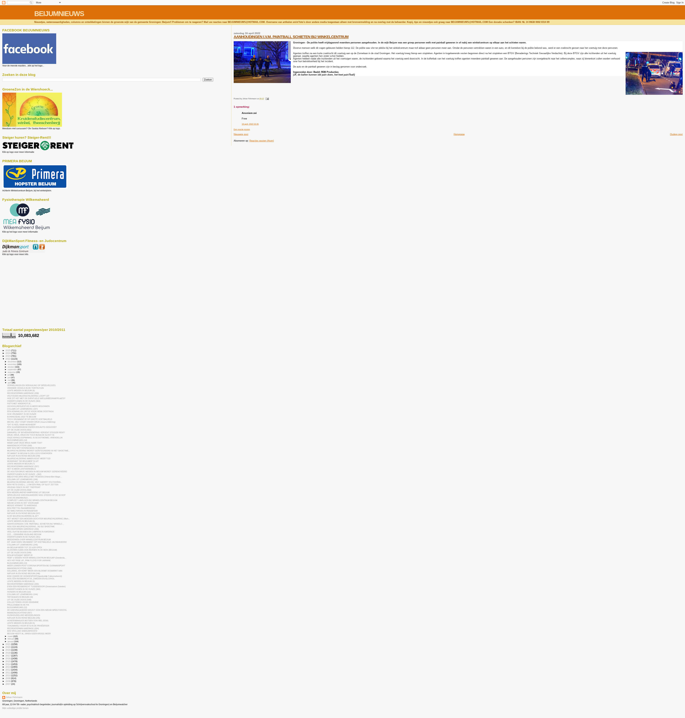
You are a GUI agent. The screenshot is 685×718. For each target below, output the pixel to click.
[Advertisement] (18, 274)
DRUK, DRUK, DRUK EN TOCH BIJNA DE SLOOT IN (30, 435)
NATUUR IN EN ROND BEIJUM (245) (23, 618)
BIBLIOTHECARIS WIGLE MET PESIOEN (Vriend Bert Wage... (34, 477)
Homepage (459, 134)
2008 (8, 681)
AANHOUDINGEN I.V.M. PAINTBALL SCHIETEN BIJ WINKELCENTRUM (291, 37)
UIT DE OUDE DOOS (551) (19, 430)
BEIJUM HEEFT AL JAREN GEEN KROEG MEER (29, 634)
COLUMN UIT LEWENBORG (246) (22, 479)
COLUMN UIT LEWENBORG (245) (22, 545)
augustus (12, 372)
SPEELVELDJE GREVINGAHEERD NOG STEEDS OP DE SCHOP (36, 495)
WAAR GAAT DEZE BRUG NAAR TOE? (24, 443)
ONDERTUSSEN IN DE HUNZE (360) (23, 589)
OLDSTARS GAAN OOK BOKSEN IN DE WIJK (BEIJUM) (32, 550)
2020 (8, 647)
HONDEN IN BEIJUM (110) (19, 592)
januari (11, 641)
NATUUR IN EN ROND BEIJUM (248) (23, 456)
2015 (8, 661)
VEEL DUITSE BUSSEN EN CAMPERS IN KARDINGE (30, 532)
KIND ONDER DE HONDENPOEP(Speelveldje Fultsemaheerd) (34, 576)
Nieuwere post (241, 134)
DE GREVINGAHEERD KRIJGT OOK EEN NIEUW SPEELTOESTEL (37, 610)
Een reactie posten (242, 129)
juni (9, 377)
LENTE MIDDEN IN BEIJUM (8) (21, 390)
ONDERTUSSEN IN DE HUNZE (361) (23, 537)
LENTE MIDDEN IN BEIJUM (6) (21, 521)
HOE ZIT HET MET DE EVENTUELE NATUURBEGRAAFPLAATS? (36, 398)
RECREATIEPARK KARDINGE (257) (23, 466)
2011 (8, 672)
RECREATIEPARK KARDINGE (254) (23, 628)
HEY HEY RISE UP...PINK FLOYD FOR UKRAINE (29, 560)
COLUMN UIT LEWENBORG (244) (22, 594)
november (12, 364)
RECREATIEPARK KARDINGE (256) (23, 529)
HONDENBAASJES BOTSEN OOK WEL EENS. (28, 620)
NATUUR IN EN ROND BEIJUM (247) (23, 513)
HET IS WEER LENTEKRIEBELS (21, 469)
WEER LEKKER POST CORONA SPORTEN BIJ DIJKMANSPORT (36, 566)
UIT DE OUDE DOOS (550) (19, 490)
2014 (8, 664)
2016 (8, 658)
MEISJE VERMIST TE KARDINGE (22, 505)
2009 (8, 678)
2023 (8, 356)
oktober (11, 367)
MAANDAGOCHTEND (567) (19, 613)
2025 (8, 350)
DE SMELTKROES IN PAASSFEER (22, 511)
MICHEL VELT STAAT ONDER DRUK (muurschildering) (31, 422)
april (10, 383)
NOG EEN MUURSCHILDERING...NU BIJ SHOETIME (31, 526)
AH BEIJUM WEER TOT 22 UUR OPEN (24, 547)
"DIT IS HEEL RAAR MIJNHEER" (21, 425)
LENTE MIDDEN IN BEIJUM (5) (21, 581)
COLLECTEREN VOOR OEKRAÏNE (23, 602)
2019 (8, 650)
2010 (8, 675)
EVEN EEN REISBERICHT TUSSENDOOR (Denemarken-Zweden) (36, 586)
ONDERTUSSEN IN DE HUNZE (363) (23, 401)
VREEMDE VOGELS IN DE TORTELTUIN (25, 388)
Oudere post (676, 134)
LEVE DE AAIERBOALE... (18, 498)
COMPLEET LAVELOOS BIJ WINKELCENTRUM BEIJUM (32, 500)
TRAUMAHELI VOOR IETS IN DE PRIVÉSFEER (28, 626)
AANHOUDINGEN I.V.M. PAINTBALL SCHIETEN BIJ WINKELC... (35, 524)
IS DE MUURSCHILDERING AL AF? (23, 516)
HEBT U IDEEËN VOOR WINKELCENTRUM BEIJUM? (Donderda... (36, 558)
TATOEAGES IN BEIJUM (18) (20, 597)
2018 (8, 653)
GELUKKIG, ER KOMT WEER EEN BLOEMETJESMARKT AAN (34, 571)
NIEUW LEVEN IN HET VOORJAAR (23, 503)
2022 (8, 359)
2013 (8, 667)
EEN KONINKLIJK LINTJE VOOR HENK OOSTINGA (30, 411)
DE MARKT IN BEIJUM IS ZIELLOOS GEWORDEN (29, 453)
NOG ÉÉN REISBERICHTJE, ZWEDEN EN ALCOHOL (31, 579)
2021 (8, 644)
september (12, 369)
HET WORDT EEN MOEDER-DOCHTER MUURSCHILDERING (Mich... (38, 519)
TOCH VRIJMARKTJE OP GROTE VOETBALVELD (29, 419)
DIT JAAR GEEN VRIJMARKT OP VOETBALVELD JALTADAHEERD (37, 542)
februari (11, 639)
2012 (8, 670)
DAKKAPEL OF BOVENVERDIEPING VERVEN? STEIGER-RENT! (36, 432)
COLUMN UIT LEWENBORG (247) (22, 409)
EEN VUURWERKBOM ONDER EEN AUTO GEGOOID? (32, 427)
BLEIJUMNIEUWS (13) (17, 563)
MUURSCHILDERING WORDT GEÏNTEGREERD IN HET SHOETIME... (38, 451)
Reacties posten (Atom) (261, 140)
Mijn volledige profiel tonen (15, 708)
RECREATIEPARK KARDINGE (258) (23, 393)
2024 (8, 353)
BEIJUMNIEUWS (59, 13)
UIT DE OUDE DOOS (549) (19, 552)
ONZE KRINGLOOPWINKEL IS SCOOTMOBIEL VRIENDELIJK (35, 438)
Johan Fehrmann (14, 697)
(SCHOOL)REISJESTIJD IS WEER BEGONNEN (28, 406)
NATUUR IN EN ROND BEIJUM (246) (23, 573)
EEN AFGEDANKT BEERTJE (20, 555)
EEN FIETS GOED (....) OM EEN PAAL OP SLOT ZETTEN (32, 484)
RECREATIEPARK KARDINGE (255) (23, 584)
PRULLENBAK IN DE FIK (18, 605)
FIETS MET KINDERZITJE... (19, 403)
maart (10, 636)
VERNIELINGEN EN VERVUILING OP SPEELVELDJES (31, 385)
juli (9, 375)
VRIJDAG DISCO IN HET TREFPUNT (23, 487)
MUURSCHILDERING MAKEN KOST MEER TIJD (28, 458)
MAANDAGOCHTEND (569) (19, 445)
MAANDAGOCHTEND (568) (19, 568)
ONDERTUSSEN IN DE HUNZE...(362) (24, 474)
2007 (8, 684)
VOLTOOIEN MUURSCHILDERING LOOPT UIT (28, 396)
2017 (8, 655)
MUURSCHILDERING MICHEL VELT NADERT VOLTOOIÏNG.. (34, 482)
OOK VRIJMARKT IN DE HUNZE (21, 414)
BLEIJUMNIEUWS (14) (17, 440)
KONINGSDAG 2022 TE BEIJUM (21, 417)
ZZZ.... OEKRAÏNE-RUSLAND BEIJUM (24, 534)
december (12, 362)
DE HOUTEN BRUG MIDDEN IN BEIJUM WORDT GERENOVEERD (37, 471)
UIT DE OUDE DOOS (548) (19, 600)
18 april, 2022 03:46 (250, 124)
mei (9, 380)
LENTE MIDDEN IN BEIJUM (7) (21, 464)
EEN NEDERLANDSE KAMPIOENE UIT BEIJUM (28, 492)
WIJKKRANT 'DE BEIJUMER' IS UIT (23, 461)
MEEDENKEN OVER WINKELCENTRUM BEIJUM (29, 539)
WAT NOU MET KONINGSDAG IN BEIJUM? (26, 448)
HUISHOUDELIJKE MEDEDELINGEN (23, 615)
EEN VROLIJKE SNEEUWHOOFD (22, 631)
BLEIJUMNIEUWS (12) (17, 607)
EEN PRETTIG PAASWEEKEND (21, 508)
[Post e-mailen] (267, 99)
